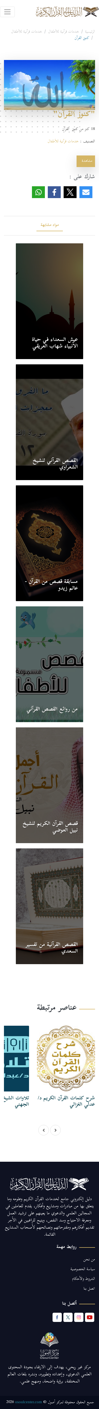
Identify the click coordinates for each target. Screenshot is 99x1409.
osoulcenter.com (28, 1402)
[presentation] (43, 1130)
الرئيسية (90, 32)
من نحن (89, 1259)
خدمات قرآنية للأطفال (63, 32)
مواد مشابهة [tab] (50, 225)
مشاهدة (85, 161)
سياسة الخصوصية (82, 1269)
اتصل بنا (89, 1288)
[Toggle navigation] (7, 12)
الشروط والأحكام (83, 1279)
